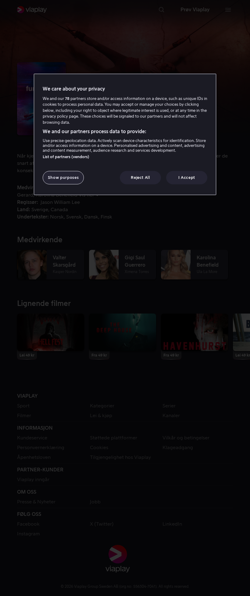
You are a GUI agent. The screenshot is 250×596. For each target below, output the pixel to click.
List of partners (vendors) (66, 157)
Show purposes (63, 177)
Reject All (140, 177)
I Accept (186, 177)
